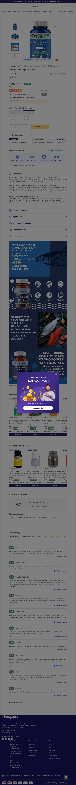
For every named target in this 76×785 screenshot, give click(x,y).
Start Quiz (36, 408)
